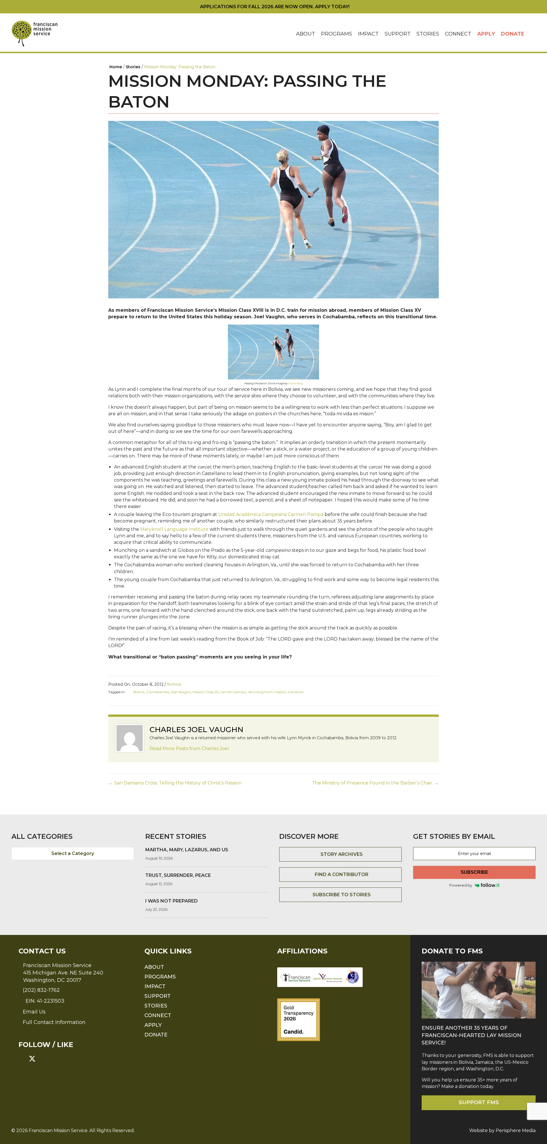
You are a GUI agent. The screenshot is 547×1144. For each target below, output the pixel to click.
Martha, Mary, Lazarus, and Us (186, 849)
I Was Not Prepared (171, 901)
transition (296, 692)
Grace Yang (295, 383)
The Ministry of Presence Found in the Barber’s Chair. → (375, 783)
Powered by (460, 885)
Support (398, 34)
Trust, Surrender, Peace (178, 875)
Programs (336, 34)
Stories (428, 34)
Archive (174, 684)
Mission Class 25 (205, 692)
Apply (486, 34)
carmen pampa (233, 692)
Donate (512, 34)
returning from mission (267, 692)
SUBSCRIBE (474, 872)
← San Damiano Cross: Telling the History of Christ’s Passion (175, 783)
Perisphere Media (516, 1130)
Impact (368, 34)
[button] (532, 34)
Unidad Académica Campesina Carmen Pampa (270, 514)
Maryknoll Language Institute (174, 529)
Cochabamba (157, 692)
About (305, 34)
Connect (458, 34)
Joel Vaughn (181, 692)
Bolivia (138, 692)
